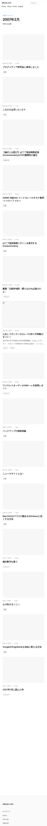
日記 (4, 114)
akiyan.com (6, 3)
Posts (15, 6)
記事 (4, 72)
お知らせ (6, 160)
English (20, 6)
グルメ (12, 348)
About (9, 6)
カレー (5, 348)
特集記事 (6, 823)
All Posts (6, 819)
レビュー (6, 296)
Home (4, 6)
